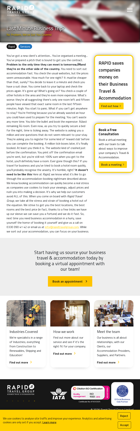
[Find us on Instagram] (12, 400)
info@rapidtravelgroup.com (62, 227)
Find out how (111, 106)
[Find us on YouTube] (34, 400)
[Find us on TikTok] (29, 400)
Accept (124, 425)
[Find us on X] (18, 400)
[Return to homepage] (21, 10)
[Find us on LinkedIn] (23, 400)
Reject (124, 416)
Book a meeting (113, 164)
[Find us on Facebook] (7, 400)
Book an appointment (70, 281)
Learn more (49, 422)
